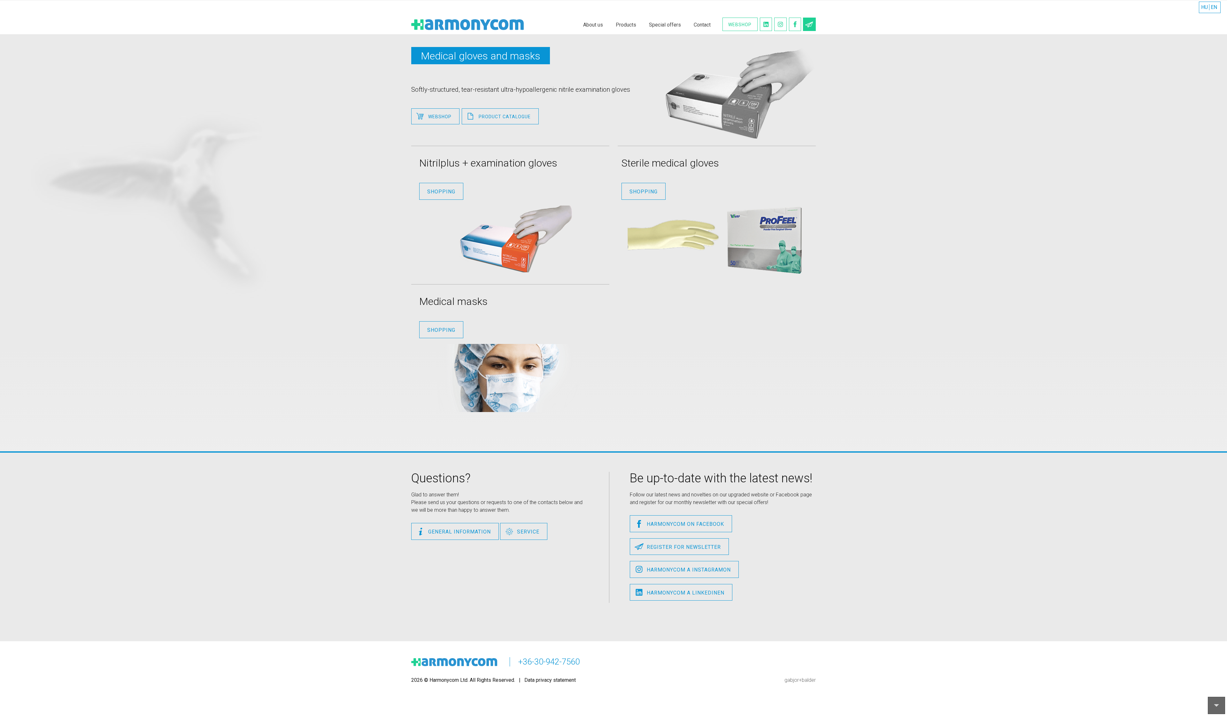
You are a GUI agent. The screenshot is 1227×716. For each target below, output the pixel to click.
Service (528, 532)
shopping (441, 192)
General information (459, 532)
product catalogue (505, 116)
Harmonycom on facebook (685, 524)
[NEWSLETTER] (809, 24)
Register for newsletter (684, 547)
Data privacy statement (550, 680)
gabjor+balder (800, 680)
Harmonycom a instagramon (689, 570)
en (1214, 7)
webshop (439, 116)
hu (1204, 7)
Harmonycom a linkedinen (685, 593)
